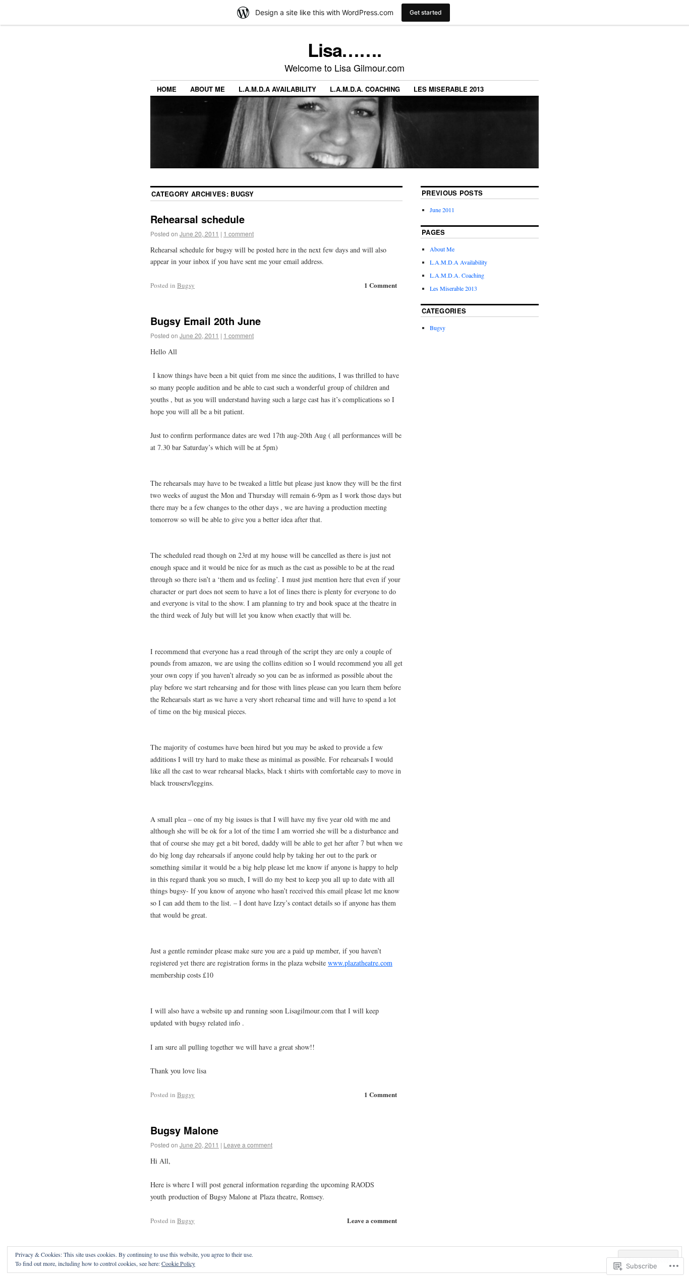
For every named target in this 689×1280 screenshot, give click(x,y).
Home (167, 89)
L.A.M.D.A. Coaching (365, 89)
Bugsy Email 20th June (205, 320)
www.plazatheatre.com (360, 963)
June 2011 (442, 210)
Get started (426, 12)
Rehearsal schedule (197, 219)
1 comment (238, 233)
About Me (207, 89)
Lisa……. (344, 49)
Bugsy (186, 285)
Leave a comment (247, 1144)
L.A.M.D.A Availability (277, 89)
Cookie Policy (178, 1263)
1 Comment (380, 285)
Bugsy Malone (184, 1130)
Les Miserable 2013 (449, 89)
